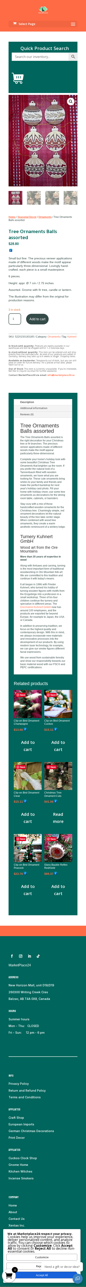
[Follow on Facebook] (12, 956)
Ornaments (45, 217)
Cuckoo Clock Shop (23, 1158)
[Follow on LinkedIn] (29, 956)
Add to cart (37, 319)
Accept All (42, 1275)
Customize (42, 1257)
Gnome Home (18, 1164)
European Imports (21, 1124)
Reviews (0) (27, 414)
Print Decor (17, 1137)
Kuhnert (71, 336)
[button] (71, 101)
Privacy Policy (19, 1083)
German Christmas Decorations (31, 1131)
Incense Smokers (21, 1178)
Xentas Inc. (17, 1225)
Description (27, 402)
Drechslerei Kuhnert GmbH (35, 607)
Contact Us (17, 1218)
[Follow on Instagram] (20, 956)
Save (22, 694)
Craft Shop (16, 1117)
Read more (58, 817)
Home (12, 217)
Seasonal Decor (27, 217)
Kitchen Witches (20, 1171)
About (13, 1212)
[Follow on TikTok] (38, 956)
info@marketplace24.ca (61, 375)
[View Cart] (18, 78)
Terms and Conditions (25, 1097)
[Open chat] (78, 1279)
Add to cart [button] (28, 746)
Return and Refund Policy (27, 1090)
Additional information (33, 408)
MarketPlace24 (20, 965)
